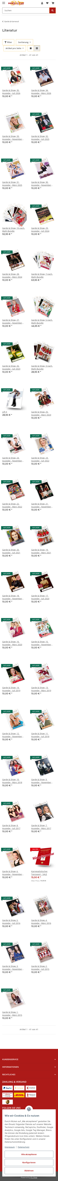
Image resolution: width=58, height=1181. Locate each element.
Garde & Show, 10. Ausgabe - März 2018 (12, 781)
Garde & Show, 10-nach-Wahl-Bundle (13, 229)
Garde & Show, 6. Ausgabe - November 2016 (12, 873)
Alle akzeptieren (29, 1154)
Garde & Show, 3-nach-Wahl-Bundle (42, 367)
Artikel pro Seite (13, 48)
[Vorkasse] (19, 1087)
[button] (42, 3)
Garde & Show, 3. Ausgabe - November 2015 (12, 968)
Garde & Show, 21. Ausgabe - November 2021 (41, 505)
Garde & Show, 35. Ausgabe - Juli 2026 (11, 92)
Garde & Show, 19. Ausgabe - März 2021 (41, 551)
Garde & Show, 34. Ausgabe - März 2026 (41, 92)
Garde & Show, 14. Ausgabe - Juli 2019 (11, 689)
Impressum (10, 1147)
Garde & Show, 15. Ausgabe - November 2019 (41, 643)
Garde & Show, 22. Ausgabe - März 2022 (12, 505)
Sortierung (23, 42)
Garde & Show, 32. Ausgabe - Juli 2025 (40, 137)
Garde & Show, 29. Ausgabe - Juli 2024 (40, 229)
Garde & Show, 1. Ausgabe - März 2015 (12, 1013)
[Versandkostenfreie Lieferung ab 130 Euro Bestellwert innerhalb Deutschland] (7, 1094)
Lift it (4, 412)
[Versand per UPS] (7, 1101)
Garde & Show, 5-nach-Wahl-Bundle (42, 321)
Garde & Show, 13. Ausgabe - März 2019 (41, 689)
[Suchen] (52, 10)
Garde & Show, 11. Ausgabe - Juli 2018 (40, 735)
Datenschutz (23, 1147)
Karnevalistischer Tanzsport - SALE (39, 873)
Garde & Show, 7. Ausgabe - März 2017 (41, 827)
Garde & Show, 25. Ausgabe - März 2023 (41, 413)
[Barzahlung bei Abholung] (31, 1087)
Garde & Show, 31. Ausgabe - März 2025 (12, 183)
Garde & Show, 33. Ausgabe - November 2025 (12, 138)
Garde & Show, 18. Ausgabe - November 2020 (12, 597)
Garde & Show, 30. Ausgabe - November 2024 (41, 184)
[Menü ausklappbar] (3, 2)
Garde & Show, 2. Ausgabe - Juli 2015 (40, 967)
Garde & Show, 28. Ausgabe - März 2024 (12, 275)
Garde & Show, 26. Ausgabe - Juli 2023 (11, 367)
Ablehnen (29, 1170)
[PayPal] (7, 1087)
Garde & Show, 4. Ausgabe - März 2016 (41, 922)
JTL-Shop (33, 1177)
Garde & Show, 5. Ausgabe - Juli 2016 (11, 922)
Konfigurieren (29, 1162)
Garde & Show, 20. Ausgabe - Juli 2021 (11, 551)
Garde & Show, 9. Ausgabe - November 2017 (41, 781)
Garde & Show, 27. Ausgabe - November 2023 (12, 321)
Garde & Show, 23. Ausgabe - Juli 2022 (40, 459)
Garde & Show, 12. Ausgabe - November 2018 (12, 735)
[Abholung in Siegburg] (31, 1094)
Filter (9, 42)
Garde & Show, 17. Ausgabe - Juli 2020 (40, 597)
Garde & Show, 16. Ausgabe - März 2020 (12, 643)
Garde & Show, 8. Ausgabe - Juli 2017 (11, 827)
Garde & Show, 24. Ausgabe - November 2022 (12, 459)
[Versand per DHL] (19, 1094)
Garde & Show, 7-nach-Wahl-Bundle (42, 275)
